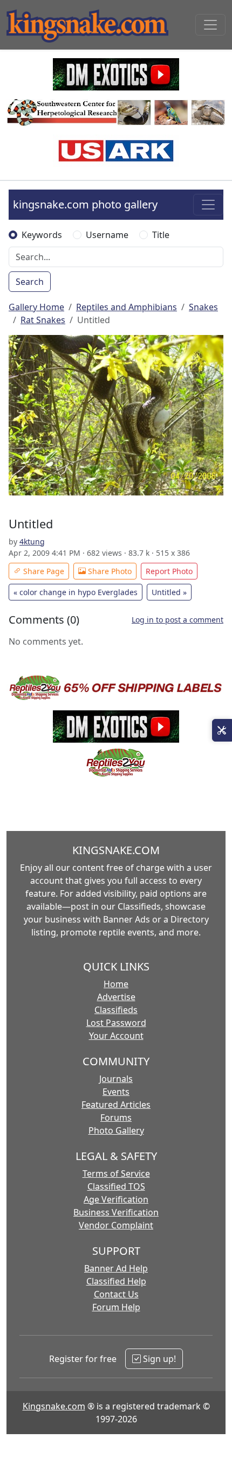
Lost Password (116, 1023)
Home (116, 984)
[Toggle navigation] (210, 25)
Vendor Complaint (116, 1225)
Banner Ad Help (116, 1268)
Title (160, 235)
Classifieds (116, 1010)
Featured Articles (116, 1104)
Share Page (42, 571)
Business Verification (116, 1212)
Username (107, 235)
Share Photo (109, 571)
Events (116, 1092)
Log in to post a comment (177, 619)
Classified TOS (116, 1186)
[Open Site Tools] (222, 730)
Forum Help (116, 1307)
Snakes (203, 307)
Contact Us (116, 1294)
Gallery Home (36, 307)
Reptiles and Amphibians (126, 307)
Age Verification (116, 1199)
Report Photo (169, 571)
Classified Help (116, 1281)
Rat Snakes (43, 320)
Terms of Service (116, 1173)
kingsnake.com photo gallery (85, 204)
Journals (116, 1079)
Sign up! (158, 1359)
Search (30, 282)
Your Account (116, 1036)
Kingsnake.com (54, 1406)
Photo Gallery (116, 1130)
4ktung (32, 541)
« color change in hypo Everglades (75, 592)
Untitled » (169, 592)
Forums (116, 1117)
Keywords (42, 235)
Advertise (116, 997)
